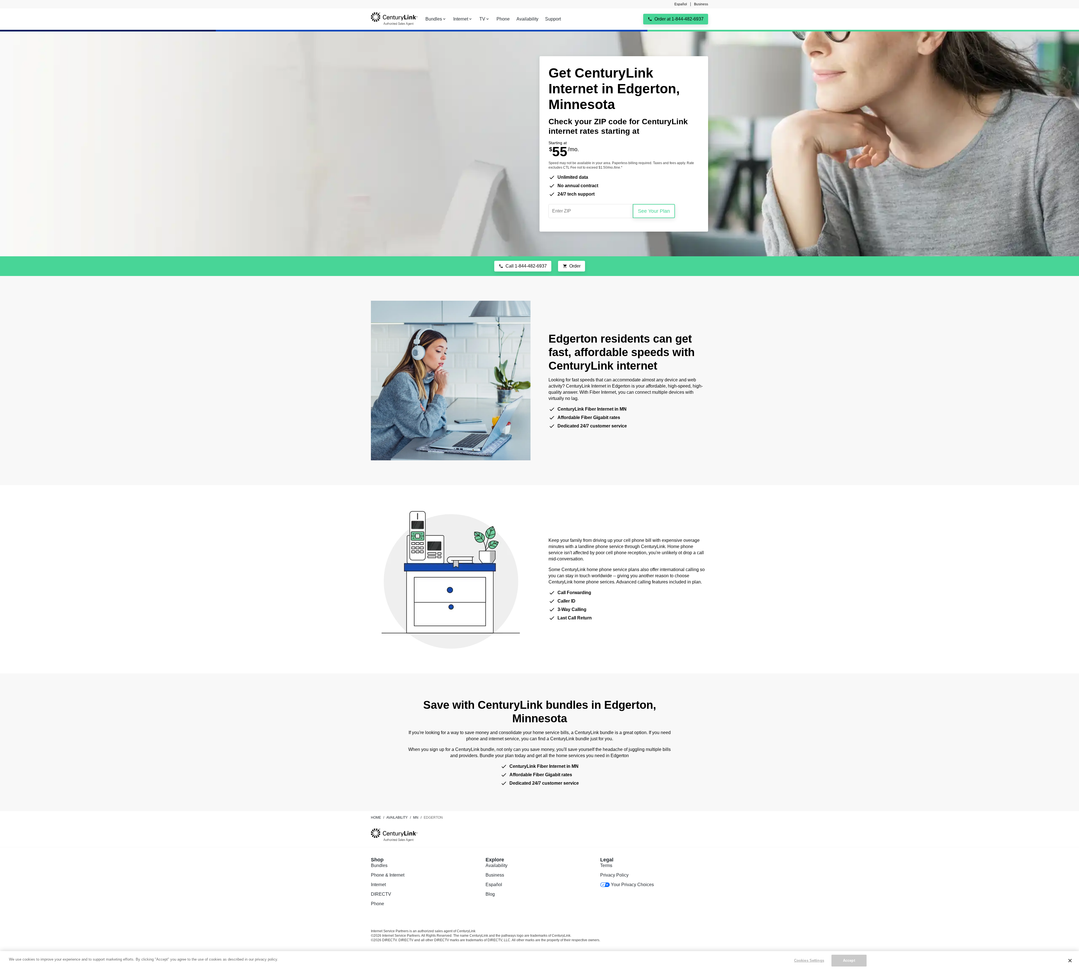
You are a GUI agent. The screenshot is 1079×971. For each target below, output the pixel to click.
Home (376, 818)
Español (680, 4)
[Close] (1070, 960)
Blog (490, 894)
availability (397, 818)
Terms (606, 865)
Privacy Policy (614, 875)
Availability (496, 865)
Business (701, 4)
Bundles (379, 865)
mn (415, 818)
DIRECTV (381, 894)
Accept (849, 960)
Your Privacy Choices (632, 884)
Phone (377, 903)
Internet (378, 884)
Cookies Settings (809, 960)
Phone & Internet (387, 875)
